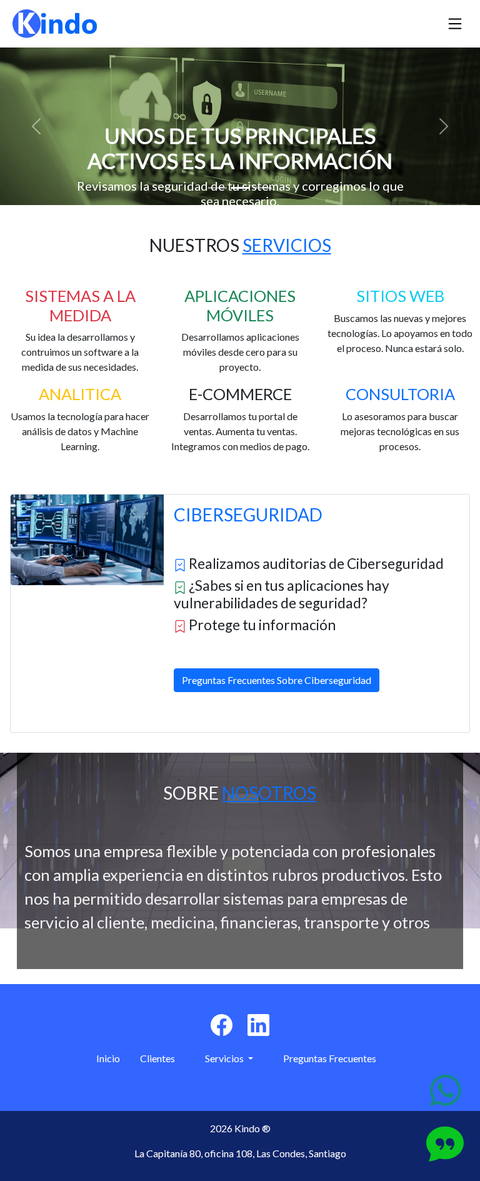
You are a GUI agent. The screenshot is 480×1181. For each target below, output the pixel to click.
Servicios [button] (225, 1058)
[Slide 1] (217, 188)
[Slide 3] (262, 188)
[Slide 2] (240, 188)
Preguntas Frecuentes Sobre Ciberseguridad (276, 680)
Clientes (157, 1058)
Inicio (108, 1058)
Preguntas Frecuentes (329, 1058)
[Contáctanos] (445, 1090)
